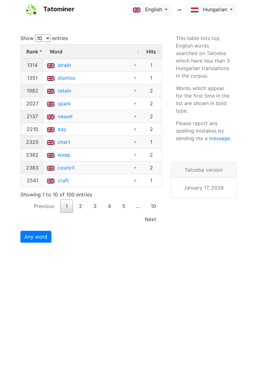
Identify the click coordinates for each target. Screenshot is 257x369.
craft (63, 180)
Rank (32, 51)
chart (64, 142)
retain (64, 91)
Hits (151, 51)
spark (64, 103)
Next (150, 219)
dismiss (66, 78)
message (219, 138)
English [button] (152, 9)
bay (62, 129)
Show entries (44, 38)
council (66, 167)
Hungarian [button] (213, 9)
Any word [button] (35, 237)
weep (64, 155)
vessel (65, 116)
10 (153, 206)
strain (64, 65)
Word (56, 51)
